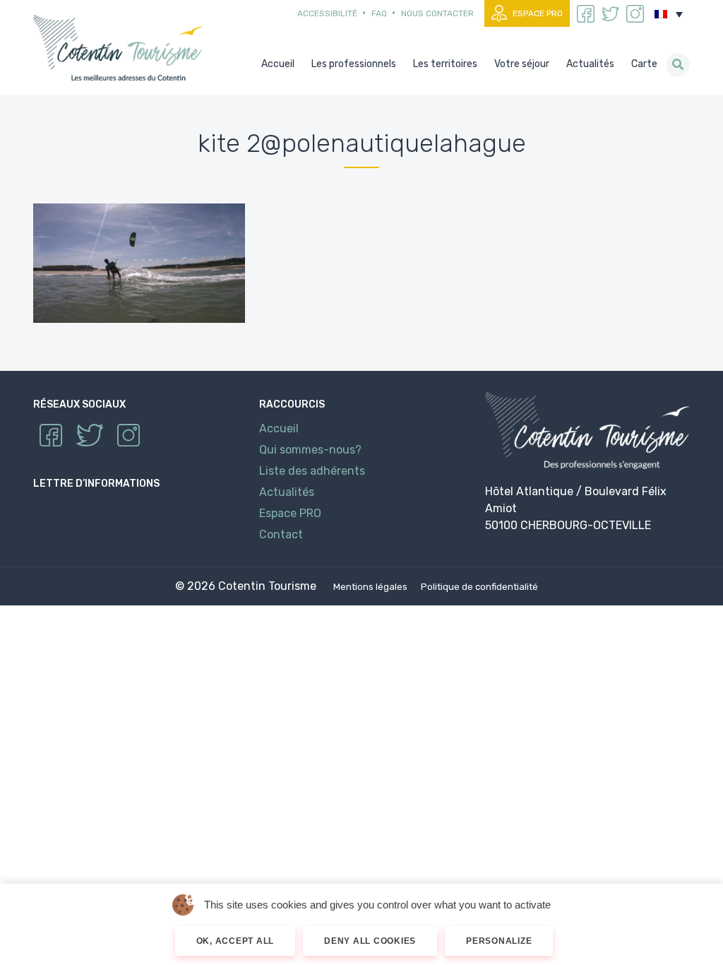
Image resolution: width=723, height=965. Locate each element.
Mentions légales (370, 586)
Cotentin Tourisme (120, 48)
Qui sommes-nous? (310, 449)
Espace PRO (538, 13)
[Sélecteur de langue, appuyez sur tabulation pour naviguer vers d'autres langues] (668, 14)
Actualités (286, 492)
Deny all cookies (370, 941)
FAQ (379, 13)
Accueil (279, 428)
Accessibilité (327, 13)
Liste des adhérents (312, 471)
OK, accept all (235, 941)
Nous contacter (437, 13)
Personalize (499, 941)
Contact (281, 534)
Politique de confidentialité (479, 586)
